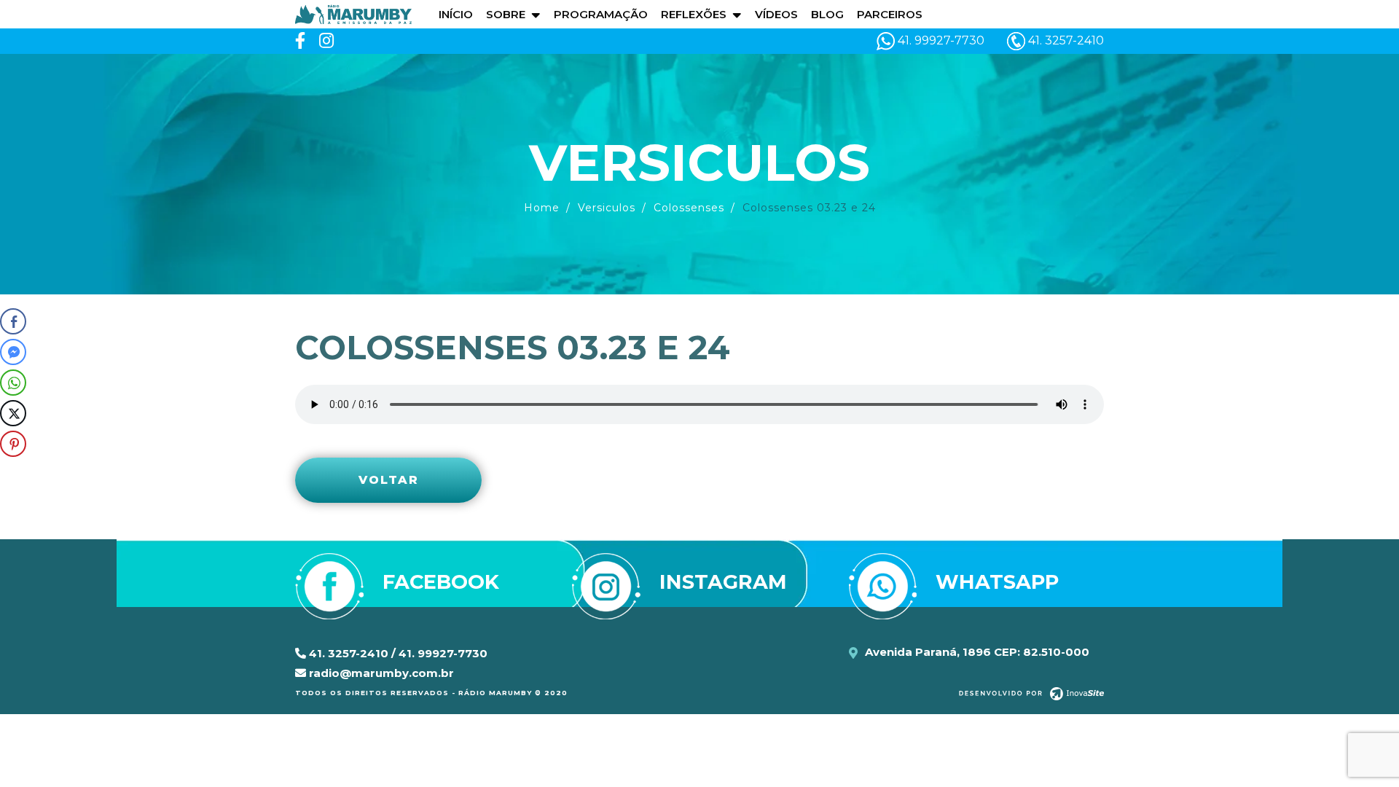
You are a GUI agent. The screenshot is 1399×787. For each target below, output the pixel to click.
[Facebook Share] (13, 321)
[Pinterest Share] (13, 444)
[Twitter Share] (13, 413)
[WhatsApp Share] (13, 382)
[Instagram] (326, 41)
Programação (601, 14)
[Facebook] (300, 41)
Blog (827, 14)
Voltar (388, 480)
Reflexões (693, 14)
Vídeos (776, 14)
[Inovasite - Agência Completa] (1031, 693)
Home (542, 207)
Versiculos (606, 207)
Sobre (505, 14)
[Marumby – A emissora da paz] (353, 13)
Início (456, 14)
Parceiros (889, 14)
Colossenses (689, 207)
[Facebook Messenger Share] (13, 352)
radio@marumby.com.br (380, 673)
